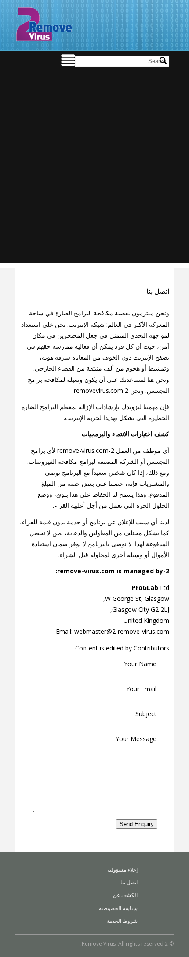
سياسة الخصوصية (118, 908)
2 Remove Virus (44, 24)
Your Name (140, 664)
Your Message (136, 739)
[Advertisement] (94, 169)
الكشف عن (125, 895)
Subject (145, 714)
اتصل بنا (129, 882)
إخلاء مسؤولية (122, 869)
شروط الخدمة (122, 921)
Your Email (141, 689)
